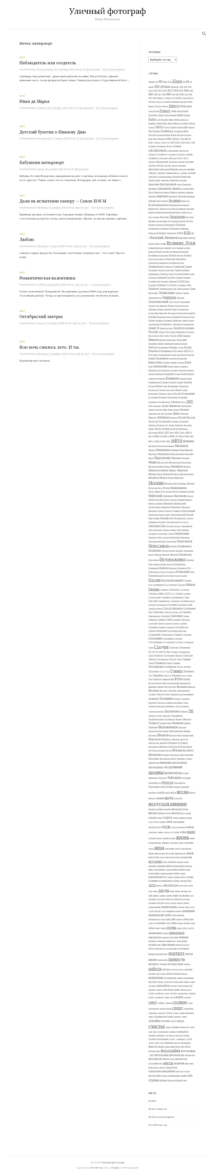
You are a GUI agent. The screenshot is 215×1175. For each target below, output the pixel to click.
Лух (166, 425)
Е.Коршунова (183, 309)
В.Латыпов (174, 228)
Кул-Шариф (153, 397)
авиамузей (153, 762)
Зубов (167, 332)
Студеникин (155, 642)
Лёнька (151, 429)
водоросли (178, 798)
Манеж (151, 450)
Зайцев (185, 320)
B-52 (173, 98)
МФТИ (176, 440)
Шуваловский (187, 735)
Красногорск (153, 390)
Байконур (181, 192)
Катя (188, 362)
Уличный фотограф (107, 11)
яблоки (171, 1080)
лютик (177, 891)
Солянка (183, 623)
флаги (177, 1046)
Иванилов (186, 336)
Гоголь (191, 274)
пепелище (152, 941)
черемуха (171, 1067)
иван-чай (153, 853)
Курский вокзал (164, 402)
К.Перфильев (165, 351)
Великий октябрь (183, 248)
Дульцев (160, 309)
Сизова (186, 616)
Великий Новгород (155, 248)
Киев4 (150, 366)
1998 (154, 98)
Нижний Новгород (185, 500)
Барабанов (152, 196)
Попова (163, 564)
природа (176, 959)
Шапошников (167, 727)
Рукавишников (158, 585)
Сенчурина (181, 605)
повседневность (156, 948)
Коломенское (187, 374)
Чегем (159, 716)
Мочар (190, 483)
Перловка (173, 546)
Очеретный (181, 533)
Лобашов (163, 417)
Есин (192, 317)
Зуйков (172, 332)
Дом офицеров (161, 306)
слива (167, 997)
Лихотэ (152, 417)
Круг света (170, 390)
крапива (176, 877)
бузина (169, 786)
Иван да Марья (34, 101)
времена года (179, 808)
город (167, 817)
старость (161, 1013)
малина (162, 895)
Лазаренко (157, 406)
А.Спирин (189, 154)
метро (167, 903)
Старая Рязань (167, 634)
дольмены (152, 832)
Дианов (186, 293)
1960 (181, 87)
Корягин (188, 382)
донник (160, 832)
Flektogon (186, 106)
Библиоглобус (153, 209)
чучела (187, 1071)
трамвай (151, 1035)
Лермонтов (152, 413)
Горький (179, 277)
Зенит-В (153, 328)
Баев (150, 192)
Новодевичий (188, 510)
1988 (163, 94)
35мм (177, 80)
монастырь (169, 906)
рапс (158, 974)
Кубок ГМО (176, 394)
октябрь (186, 923)
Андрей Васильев (165, 177)
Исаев (181, 347)
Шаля (169, 723)
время (152, 813)
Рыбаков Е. (173, 585)
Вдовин (163, 244)
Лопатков (173, 417)
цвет (161, 1063)
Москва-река (170, 483)
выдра (168, 813)
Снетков (161, 623)
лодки (180, 885)
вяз (182, 813)
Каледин (190, 355)
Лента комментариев (161, 1116)
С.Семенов (184, 590)
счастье (156, 1026)
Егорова (180, 313)
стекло (169, 1013)
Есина (151, 320)
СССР (167, 593)
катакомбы (178, 866)
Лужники (175, 421)
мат (192, 895)
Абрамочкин (162, 161)
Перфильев (185, 546)
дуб (171, 832)
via (168, 142)
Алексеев (182, 169)
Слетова (185, 619)
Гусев (173, 284)
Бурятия (182, 221)
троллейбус (160, 1035)
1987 (159, 94)
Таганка (174, 652)
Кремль (162, 390)
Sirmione (161, 139)
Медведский (155, 466)
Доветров (180, 298)
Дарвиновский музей (168, 289)
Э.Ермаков (175, 739)
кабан (165, 862)
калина (172, 861)
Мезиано (167, 466)
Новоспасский (178, 514)
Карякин (173, 362)
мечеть (173, 903)
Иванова (162, 340)
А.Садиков (161, 154)
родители (168, 982)
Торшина (176, 663)
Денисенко (167, 292)
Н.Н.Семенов (166, 491)
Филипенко (152, 687)
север (151, 993)
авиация (165, 762)
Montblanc (152, 123)
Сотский (179, 627)
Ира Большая (163, 347)
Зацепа (191, 320)
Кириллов (184, 366)
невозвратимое (154, 919)
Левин (164, 410)
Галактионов (156, 266)
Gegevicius (182, 111)
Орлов (178, 530)
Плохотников (153, 560)
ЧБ (191, 710)
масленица (184, 895)
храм (172, 1059)
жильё (192, 838)
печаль (152, 944)
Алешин (191, 169)
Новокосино (153, 515)
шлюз (159, 1075)
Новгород (169, 511)
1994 (186, 94)
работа (154, 968)
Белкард (165, 201)
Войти (152, 1100)
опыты (163, 928)
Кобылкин (159, 374)
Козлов (177, 374)
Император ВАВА (180, 344)
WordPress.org (157, 1124)
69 (187, 81)
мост (192, 907)
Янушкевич (188, 755)
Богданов (172, 209)
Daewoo (159, 102)
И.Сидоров (189, 332)
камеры (180, 862)
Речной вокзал (155, 575)
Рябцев (190, 584)
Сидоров (165, 616)
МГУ (167, 432)
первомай (161, 941)
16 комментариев (100, 246)
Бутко (190, 221)
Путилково (179, 564)
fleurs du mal (153, 111)
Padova (167, 127)
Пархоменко (171, 541)
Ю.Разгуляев (185, 746)
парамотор (154, 937)
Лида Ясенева (166, 413)
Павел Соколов (163, 537)
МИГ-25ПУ (190, 436)
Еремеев (169, 317)
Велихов (151, 252)
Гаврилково (163, 263)
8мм (165, 81)
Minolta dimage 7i (182, 120)
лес (189, 880)
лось (186, 885)
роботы (160, 982)
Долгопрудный (158, 301)
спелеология (153, 1008)
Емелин (152, 316)
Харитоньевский (183, 690)
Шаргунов (182, 727)
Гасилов (161, 270)
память (165, 933)
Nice (165, 123)
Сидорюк (177, 615)
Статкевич (187, 634)
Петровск (179, 551)
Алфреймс (152, 173)
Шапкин (153, 727)
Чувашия (162, 723)
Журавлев (168, 320)
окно (174, 922)
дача (169, 821)
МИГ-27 (151, 441)
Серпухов (167, 612)
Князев (151, 374)
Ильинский (168, 344)
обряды (179, 919)
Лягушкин (188, 425)
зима (159, 847)
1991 (173, 94)
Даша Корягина (183, 289)
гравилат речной (185, 818)
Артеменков (167, 184)
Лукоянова (160, 425)
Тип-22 (172, 659)
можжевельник (154, 907)
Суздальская (188, 642)
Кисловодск (154, 370)
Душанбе (167, 309)
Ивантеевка (171, 340)
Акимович (182, 165)
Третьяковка (156, 666)
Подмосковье (172, 559)
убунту (172, 1039)
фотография (170, 1050)
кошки (170, 877)
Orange (151, 127)
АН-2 (180, 158)
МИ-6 (189, 432)
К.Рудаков (178, 351)
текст (155, 1032)
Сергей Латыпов (173, 608)
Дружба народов (181, 306)
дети (166, 826)
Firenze (165, 106)
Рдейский (182, 571)
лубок (190, 885)
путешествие (175, 963)
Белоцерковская (158, 204)
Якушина (165, 755)
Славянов (177, 620)
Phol (150, 131)
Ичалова (153, 350)
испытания (186, 857)
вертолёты (170, 792)
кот (165, 877)
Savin (150, 139)
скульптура (159, 997)
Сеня (189, 604)
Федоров (151, 683)
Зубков (161, 332)
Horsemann (170, 115)
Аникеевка (165, 180)
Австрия (189, 161)
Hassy (161, 115)
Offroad (192, 123)
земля (150, 848)
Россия (154, 580)
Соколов (168, 623)
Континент (161, 378)
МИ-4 (183, 432)
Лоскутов (153, 421)
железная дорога (155, 838)
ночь (163, 919)
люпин (172, 891)
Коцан (164, 386)
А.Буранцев (160, 146)
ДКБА (189, 285)
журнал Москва (154, 843)
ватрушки (185, 787)
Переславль (158, 545)
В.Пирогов (152, 233)
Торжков (160, 662)
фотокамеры (176, 1054)
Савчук (179, 593)
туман (186, 1035)
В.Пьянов (161, 233)
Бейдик (152, 200)
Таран (150, 655)
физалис (161, 1046)
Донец (171, 305)
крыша (190, 877)
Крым (178, 390)
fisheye (174, 106)
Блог (22, 57)
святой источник (170, 989)
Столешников (168, 638)
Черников (176, 715)
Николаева (185, 507)
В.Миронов (184, 228)
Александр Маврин (168, 169)
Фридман (191, 687)
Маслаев (176, 457)
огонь (150, 923)
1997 (150, 98)
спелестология (165, 1008)
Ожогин (154, 526)
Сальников (166, 597)
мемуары (186, 899)
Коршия (180, 382)
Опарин (173, 530)
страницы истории (163, 1016)
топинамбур (182, 1031)
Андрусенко (154, 180)
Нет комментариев (114, 69)
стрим (184, 1016)
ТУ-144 (159, 651)
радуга (181, 969)
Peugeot (191, 127)
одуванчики (159, 923)
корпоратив (155, 876)
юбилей (163, 1080)
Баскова (182, 196)
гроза (150, 822)
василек (177, 787)
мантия (169, 895)
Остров (171, 534)
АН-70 (185, 158)
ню (173, 919)
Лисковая (184, 413)
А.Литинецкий (172, 150)
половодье (161, 953)
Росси (177, 576)
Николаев (176, 507)
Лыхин (171, 425)
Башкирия (191, 196)
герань (152, 817)
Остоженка (162, 534)
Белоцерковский (174, 205)
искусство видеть (167, 857)
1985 (155, 94)
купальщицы (165, 880)
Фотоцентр (170, 686)
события (168, 1003)
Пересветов (184, 541)
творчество (184, 1027)
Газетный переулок (176, 263)
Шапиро (187, 723)
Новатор (161, 511)
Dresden (183, 102)
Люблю (26, 239)
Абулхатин (173, 162)
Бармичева (172, 196)
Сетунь (175, 612)
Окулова (169, 526)
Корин (189, 378)
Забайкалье (176, 320)
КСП (150, 355)
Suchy (150, 142)
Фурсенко (164, 690)
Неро (166, 499)
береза (167, 782)
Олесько (177, 526)
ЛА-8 (183, 402)
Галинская (168, 266)
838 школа (175, 87)
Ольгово (166, 530)
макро (156, 895)
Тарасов (158, 655)
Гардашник (152, 270)
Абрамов (151, 162)
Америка (183, 173)
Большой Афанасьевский (165, 212)
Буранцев (175, 221)
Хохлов (152, 702)
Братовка (165, 217)
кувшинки (153, 880)
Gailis (173, 111)
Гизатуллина (182, 270)
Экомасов (184, 739)
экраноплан (174, 1075)
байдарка (174, 777)
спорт (177, 1007)
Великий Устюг (170, 248)
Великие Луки (181, 242)
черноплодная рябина (161, 1071)
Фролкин (153, 690)
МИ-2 (177, 432)
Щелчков (165, 739)
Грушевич (152, 285)
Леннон (176, 410)
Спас (186, 627)
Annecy (160, 97)
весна (183, 791)
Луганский (165, 421)
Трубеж (180, 667)
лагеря (183, 880)
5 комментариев (101, 284)
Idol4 (180, 114)
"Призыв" (152, 82)
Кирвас (177, 366)
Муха (160, 488)
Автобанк (152, 165)
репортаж (155, 977)
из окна (170, 853)
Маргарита (152, 454)
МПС (168, 441)
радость (174, 969)
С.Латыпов (174, 589)
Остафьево (152, 534)
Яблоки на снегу (183, 750)
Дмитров (169, 297)
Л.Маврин (176, 402)
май (150, 895)
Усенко (189, 675)
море (187, 907)
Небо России (155, 499)
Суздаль (178, 642)
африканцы (153, 778)
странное (177, 1016)
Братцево (178, 216)
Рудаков (187, 580)
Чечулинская (169, 719)
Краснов (183, 386)
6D (161, 81)
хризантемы (181, 1058)
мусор (157, 911)
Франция (182, 686)
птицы (163, 964)
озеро (168, 923)
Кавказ (155, 355)
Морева (171, 478)
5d (157, 82)
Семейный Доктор (187, 601)
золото (177, 848)
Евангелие (163, 313)
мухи (163, 911)
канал (168, 865)
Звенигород (166, 324)
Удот (150, 675)
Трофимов (170, 666)
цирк (187, 1063)
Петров (165, 551)
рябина (186, 982)
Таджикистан (184, 652)
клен (175, 869)
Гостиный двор (154, 281)
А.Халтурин (163, 158)
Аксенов (153, 169)
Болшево (151, 212)
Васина (151, 244)
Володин (170, 259)
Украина (158, 675)
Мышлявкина (178, 487)
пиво (159, 945)
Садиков (187, 593)
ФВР (172, 679)
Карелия (165, 362)
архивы (156, 772)
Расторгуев (170, 572)
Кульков (163, 397)
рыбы (181, 982)
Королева (172, 382)
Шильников (176, 731)
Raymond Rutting (163, 135)
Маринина (164, 453)
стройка (154, 1020)
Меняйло (177, 466)
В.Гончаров (159, 225)
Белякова (185, 205)
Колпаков (152, 378)
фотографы (161, 1054)
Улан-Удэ (167, 675)
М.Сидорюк (153, 432)
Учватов (156, 679)
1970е (150, 90)
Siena (155, 139)
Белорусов (185, 201)
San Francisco (185, 135)
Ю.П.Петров (172, 747)
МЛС (164, 441)
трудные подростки (174, 1035)
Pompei (156, 131)
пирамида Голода (182, 945)
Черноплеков (156, 719)
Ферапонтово (185, 683)
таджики (174, 1027)
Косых (151, 386)
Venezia (157, 142)
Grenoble (152, 115)
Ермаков (177, 316)
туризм (152, 1038)
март (175, 895)
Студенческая (169, 642)
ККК (186, 351)
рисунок (152, 981)
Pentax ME (182, 127)
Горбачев (152, 277)
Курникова (152, 402)
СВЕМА (161, 593)
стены (175, 1013)
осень (171, 927)
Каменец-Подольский (178, 358)
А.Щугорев (172, 158)
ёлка (185, 1080)
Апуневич (183, 180)
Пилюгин (158, 554)
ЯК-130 (168, 750)
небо (168, 915)
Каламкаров (182, 355)
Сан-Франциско (177, 597)
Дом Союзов (174, 302)
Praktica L (167, 131)
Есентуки (186, 317)
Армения (153, 184)
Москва (156, 482)
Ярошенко (181, 759)
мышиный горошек (173, 911)
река (169, 973)
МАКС (161, 432)
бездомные (186, 778)
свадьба (173, 986)
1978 (176, 90)
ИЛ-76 (162, 336)
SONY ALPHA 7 (173, 138)
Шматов (163, 735)
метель (160, 902)
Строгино (178, 638)
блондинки (154, 786)
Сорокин (152, 627)
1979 (181, 90)
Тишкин (187, 659)
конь (176, 873)
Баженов (158, 192)
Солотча (175, 623)
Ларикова (175, 405)
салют (192, 982)
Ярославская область (168, 759)
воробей (167, 809)
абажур (189, 759)
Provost (152, 135)
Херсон (160, 694)
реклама (177, 973)
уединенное (180, 1039)
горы (175, 817)
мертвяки (152, 903)
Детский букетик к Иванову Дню (52, 132)
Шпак (179, 735)
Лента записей (157, 1108)
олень (192, 923)
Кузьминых (188, 393)
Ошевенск (152, 537)
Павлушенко (185, 537)
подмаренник (171, 948)
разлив (188, 969)
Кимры (170, 366)
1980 (186, 90)
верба (161, 792)
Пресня (170, 564)
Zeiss (187, 142)
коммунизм (154, 873)
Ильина (161, 344)
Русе (167, 585)
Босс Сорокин (153, 217)
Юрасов (155, 750)
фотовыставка (154, 1051)
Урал (184, 675)
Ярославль (153, 758)
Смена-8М (152, 623)
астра (186, 773)
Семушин (172, 604)
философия (170, 1046)
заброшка (166, 843)
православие (163, 960)
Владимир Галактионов (179, 252)
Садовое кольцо (154, 597)
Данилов (153, 288)
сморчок (187, 997)
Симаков (152, 619)
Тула (167, 671)
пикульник (168, 944)
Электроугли (153, 743)
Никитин (168, 503)
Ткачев (151, 663)
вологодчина (156, 809)
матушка (161, 899)
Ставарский (154, 634)
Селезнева (175, 601)
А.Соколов (180, 154)
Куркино (183, 397)
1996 (190, 94)
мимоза (180, 903)
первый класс (170, 941)
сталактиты (188, 1008)
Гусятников (181, 285)
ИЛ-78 (167, 336)
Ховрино (153, 698)
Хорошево (186, 699)
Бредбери (190, 217)
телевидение (163, 1032)
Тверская (179, 655)
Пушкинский (153, 568)
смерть (178, 997)
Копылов (182, 378)
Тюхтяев (189, 671)
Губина (161, 284)
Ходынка (166, 698)
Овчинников (153, 522)
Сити (169, 619)
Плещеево (185, 554)
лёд (189, 891)
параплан (165, 937)
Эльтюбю (163, 743)
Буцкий (151, 225)
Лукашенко (184, 421)
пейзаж (183, 937)
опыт (158, 928)
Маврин (188, 441)
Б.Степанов (185, 189)
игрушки (161, 853)
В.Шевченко (171, 233)
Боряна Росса (186, 212)
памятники (155, 932)
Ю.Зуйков (183, 742)
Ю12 (150, 750)
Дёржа (175, 309)
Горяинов (186, 277)
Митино (152, 474)
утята (162, 1043)
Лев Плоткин (186, 406)
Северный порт (164, 601)
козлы (187, 869)
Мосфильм (182, 483)
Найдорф (155, 495)
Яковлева (155, 754)
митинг (186, 903)
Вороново (181, 259)
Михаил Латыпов (187, 474)
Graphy (115, 1167)
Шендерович (163, 731)
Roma (173, 135)
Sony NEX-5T (186, 139)
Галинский (178, 266)
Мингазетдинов (158, 470)
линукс (159, 885)
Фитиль (161, 687)
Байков (173, 192)
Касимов (180, 362)
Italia (152, 119)
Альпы (161, 172)
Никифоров (165, 507)
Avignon (168, 98)
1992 (177, 94)
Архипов (152, 188)
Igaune (187, 115)
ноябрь (168, 919)
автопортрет (156, 767)
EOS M (189, 102)
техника (172, 1032)
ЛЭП (150, 406)
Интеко (152, 347)
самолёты (163, 985)
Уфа (150, 679)
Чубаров (153, 722)
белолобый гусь (154, 783)
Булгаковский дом (163, 221)
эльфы (184, 1075)
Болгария (190, 209)
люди (163, 890)
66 (184, 81)
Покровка (190, 560)
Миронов (182, 470)
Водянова (153, 255)
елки (183, 832)
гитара (160, 818)
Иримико (173, 347)
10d (169, 81)
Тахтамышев (169, 655)
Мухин (166, 488)
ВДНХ (180, 233)
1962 (185, 87)
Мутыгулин (153, 488)
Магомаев (162, 446)
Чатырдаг (152, 716)
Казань (173, 355)
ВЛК (187, 232)
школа (152, 1075)
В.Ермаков (169, 224)
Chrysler (151, 102)
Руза (150, 585)
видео (192, 792)
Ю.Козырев (152, 747)
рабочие (166, 969)
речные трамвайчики (185, 978)
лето (152, 885)
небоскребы (178, 915)
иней (190, 853)
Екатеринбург (189, 313)
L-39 (158, 120)
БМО (192, 189)
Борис (178, 212)
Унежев (176, 675)
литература (170, 885)
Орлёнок (185, 530)
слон (172, 997)
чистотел (180, 1071)
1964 (189, 87)
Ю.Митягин (162, 747)
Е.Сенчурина (153, 313)
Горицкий (161, 277)
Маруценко (162, 457)
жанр (191, 831)
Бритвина (152, 221)
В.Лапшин (164, 228)
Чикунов (187, 719)
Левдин (159, 410)
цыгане (162, 1067)
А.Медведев (183, 150)
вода (169, 797)
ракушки (152, 974)
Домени (151, 306)
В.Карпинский (153, 228)
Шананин (178, 722)
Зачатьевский (153, 324)
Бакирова (189, 192)
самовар (151, 986)
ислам (177, 857)
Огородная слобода (174, 522)
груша (155, 822)
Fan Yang (158, 106)
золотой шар (186, 848)
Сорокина (162, 627)
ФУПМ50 (186, 679)
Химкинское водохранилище (182, 694)
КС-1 (191, 351)
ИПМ (179, 335)
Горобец (171, 277)
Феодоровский (171, 683)
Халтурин (172, 690)
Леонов (184, 409)
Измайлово (152, 344)
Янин (182, 755)
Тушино (176, 671)
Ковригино (168, 374)
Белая (158, 201)
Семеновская (161, 605)
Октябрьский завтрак (41, 316)
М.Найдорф (168, 428)
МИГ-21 (166, 436)
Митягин (168, 474)
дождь (190, 827)
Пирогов (174, 554)
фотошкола (155, 1058)
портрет (176, 953)
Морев (163, 477)
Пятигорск (172, 568)
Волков (188, 255)
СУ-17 (172, 593)
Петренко (154, 550)
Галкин (188, 266)
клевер (169, 869)
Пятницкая (182, 568)
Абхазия (181, 162)
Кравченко (173, 386)
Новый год (167, 518)
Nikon (170, 123)
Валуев (191, 237)
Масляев (185, 458)
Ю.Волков (172, 742)
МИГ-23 (174, 436)
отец (184, 928)
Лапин (165, 405)
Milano (171, 120)
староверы (152, 1013)
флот (183, 1046)
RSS (178, 135)
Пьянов (163, 567)
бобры (162, 787)
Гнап (171, 274)
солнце (180, 1002)
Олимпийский (186, 526)
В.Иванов (181, 224)
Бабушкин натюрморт (41, 162)
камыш (152, 865)
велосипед (152, 792)
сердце (173, 993)
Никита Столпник (155, 503)
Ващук (157, 244)
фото (188, 1046)
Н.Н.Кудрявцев (154, 491)
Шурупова (154, 739)
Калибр (152, 358)
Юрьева (162, 750)
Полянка (156, 564)
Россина (183, 576)
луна (150, 891)
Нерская (173, 500)
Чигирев (178, 719)
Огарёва (161, 522)
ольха (151, 927)
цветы (168, 1063)
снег (152, 1002)
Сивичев (187, 612)
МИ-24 (151, 436)
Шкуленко (152, 735)
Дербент (178, 293)
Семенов (152, 605)
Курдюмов (173, 397)
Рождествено (169, 576)
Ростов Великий (171, 580)
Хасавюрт (152, 694)
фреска (166, 1058)
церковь (179, 1063)
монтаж (181, 907)
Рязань (154, 589)
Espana (151, 106)
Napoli (159, 123)
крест (183, 877)
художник (153, 1063)
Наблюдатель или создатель (47, 63)
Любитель (179, 425)
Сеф (180, 612)
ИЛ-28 (156, 336)
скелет (151, 997)
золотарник (169, 848)
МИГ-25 (182, 436)
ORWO (159, 127)
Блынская (164, 209)
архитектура (173, 772)
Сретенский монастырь (177, 631)
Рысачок (181, 585)
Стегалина (155, 638)
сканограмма (183, 993)
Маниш (175, 449)
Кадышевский (164, 355)
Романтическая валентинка (47, 278)
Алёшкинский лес (172, 173)
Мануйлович (186, 450)
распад (163, 974)
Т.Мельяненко (185, 647)
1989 (168, 94)
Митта (159, 474)
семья (166, 993)
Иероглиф (182, 339)
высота (176, 813)
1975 (165, 90)
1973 (160, 90)
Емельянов (161, 317)
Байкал (167, 192)
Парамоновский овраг (157, 541)
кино (150, 869)
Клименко (182, 370)
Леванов (151, 410)
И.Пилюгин (180, 332)
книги (182, 869)
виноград (152, 798)
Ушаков (166, 679)
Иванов (153, 339)
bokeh (178, 98)
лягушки (184, 891)
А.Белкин (152, 146)
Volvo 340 (180, 142)
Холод (177, 698)
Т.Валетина (173, 647)
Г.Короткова (153, 263)
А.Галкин (176, 146)
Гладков (164, 274)
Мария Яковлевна (177, 454)
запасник (174, 843)
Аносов (174, 180)
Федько (159, 683)
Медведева (175, 462)
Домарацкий (185, 302)
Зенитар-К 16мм (166, 328)
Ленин (170, 410)
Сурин (150, 647)
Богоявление (181, 209)
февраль (186, 1042)
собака (161, 1002)
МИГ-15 (158, 436)
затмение (189, 842)
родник (175, 982)
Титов (179, 659)
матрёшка (152, 899)
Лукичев (151, 425)
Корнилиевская (154, 382)
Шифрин (187, 731)
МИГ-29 (158, 441)
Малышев (170, 446)
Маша (152, 462)
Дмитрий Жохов (154, 298)
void (172, 142)
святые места (185, 990)
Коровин (164, 382)
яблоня (178, 1080)
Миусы (176, 474)
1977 (170, 90)
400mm (165, 86)
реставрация (169, 977)
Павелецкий (174, 537)
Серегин (158, 611)
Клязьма (190, 370)
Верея (159, 251)
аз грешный (173, 767)
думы (176, 832)
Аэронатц (164, 188)
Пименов (165, 554)
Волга (172, 255)
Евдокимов (172, 313)
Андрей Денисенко (181, 176)
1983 (150, 94)
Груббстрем (184, 281)
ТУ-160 (167, 651)
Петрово (171, 551)
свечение (152, 990)
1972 (156, 90)
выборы (161, 813)
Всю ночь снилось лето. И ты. (49, 347)
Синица (162, 619)
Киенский (160, 366)
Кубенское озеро (165, 394)
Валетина (183, 237)
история (155, 861)
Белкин (175, 200)
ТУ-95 (151, 651)
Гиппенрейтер (154, 274)
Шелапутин (153, 731)
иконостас (180, 853)
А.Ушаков (153, 158)
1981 (191, 90)
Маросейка (189, 454)
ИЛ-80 (173, 336)
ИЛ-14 (150, 336)
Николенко (152, 511)
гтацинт (162, 822)
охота (191, 928)
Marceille (164, 120)
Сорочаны (170, 627)
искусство (154, 857)
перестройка (182, 941)
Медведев (162, 462)
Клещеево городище (169, 370)
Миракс (172, 470)
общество (188, 919)
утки (156, 1042)
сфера (180, 1020)
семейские (159, 993)
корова (182, 873)
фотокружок (190, 1055)
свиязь (159, 990)
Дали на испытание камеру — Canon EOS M (62, 201)
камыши (161, 866)
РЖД (189, 568)
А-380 (192, 142)
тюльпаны (163, 1038)
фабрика (169, 1042)
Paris (173, 127)
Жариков (159, 320)
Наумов (190, 496)
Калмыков (162, 358)
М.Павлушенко (182, 429)
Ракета (163, 572)
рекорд (184, 974)
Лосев (182, 417)
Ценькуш (184, 711)
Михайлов (153, 477)
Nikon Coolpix (180, 123)
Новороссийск (164, 515)
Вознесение (163, 255)
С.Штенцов (152, 593)
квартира (188, 866)
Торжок (169, 663)
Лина (176, 413)
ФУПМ (178, 679)
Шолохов (173, 735)
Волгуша (180, 255)
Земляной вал (188, 324)
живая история (169, 838)
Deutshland (175, 102)
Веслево (166, 252)
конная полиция (166, 873)
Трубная (187, 667)
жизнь (182, 837)
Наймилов (168, 496)
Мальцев (181, 445)
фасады (177, 1043)
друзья (166, 832)
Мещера (187, 466)
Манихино (163, 449)
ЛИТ (189, 401)
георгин (188, 813)
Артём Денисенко (184, 184)
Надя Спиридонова (183, 491)
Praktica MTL (181, 131)
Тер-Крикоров (163, 659)
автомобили (179, 762)
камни (186, 862)
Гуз (167, 285)
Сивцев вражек (154, 616)
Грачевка (164, 281)
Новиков (177, 511)
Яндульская (174, 755)
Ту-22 (162, 671)
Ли (159, 413)
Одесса (185, 522)
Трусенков (153, 671)
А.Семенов (171, 154)
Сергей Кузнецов (155, 608)
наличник (188, 910)
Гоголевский (181, 273)
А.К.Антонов (157, 150)
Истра (188, 347)
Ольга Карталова (155, 530)
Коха (159, 386)
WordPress (97, 1167)
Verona (163, 142)
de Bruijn (166, 102)
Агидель (167, 165)
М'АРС (158, 428)
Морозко (179, 477)
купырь (176, 880)
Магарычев (152, 446)
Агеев (160, 165)
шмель (165, 1076)
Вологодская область (157, 259)
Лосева (190, 417)
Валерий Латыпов (164, 237)
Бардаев (162, 196)
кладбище (160, 869)
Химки (167, 694)
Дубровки (152, 309)
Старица (177, 634)
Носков (190, 518)
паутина (174, 937)
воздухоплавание (167, 804)
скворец (192, 993)
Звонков (177, 324)
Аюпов (176, 188)
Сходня (161, 646)
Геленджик (169, 270)
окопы (180, 923)
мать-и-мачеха (173, 899)
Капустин (155, 362)
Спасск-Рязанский (157, 630)
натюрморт (156, 915)
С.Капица (164, 590)
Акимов (174, 165)
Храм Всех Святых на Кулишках (170, 703)
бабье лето (162, 778)
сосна (190, 1003)
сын (168, 1027)
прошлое (153, 963)
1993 (181, 94)
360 (157, 86)
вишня (160, 797)
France (164, 110)
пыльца (187, 964)
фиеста (152, 1046)
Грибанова (173, 281)
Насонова (180, 495)
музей (150, 911)
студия (165, 1020)
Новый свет (180, 518)
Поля (150, 564)
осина (179, 928)
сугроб (173, 1021)
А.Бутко (169, 146)
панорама (176, 932)
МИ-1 (172, 432)
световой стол (184, 985)
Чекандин (167, 716)
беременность (179, 783)
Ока (163, 526)
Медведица (186, 462)
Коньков (172, 378)
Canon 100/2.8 (188, 98)
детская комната (178, 827)
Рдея (192, 571)
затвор (181, 843)
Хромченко (172, 711)
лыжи (155, 891)
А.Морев (151, 154)
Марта (151, 458)
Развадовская (153, 572)
